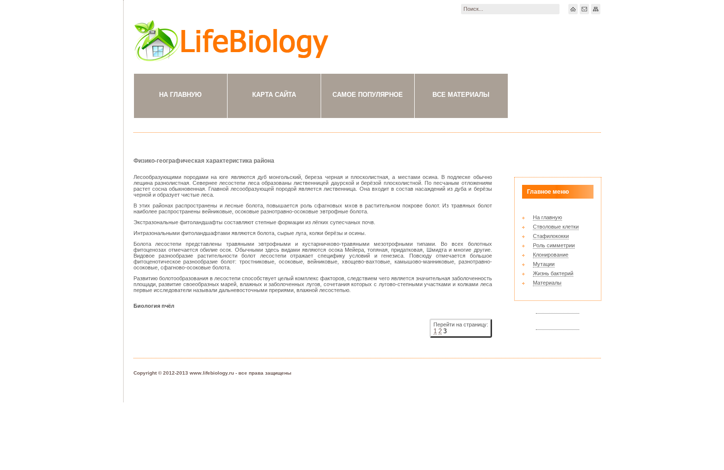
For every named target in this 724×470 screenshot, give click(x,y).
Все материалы (461, 94)
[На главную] (573, 9)
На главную (180, 94)
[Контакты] (584, 9)
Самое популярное (367, 94)
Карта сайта (274, 94)
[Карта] (595, 9)
